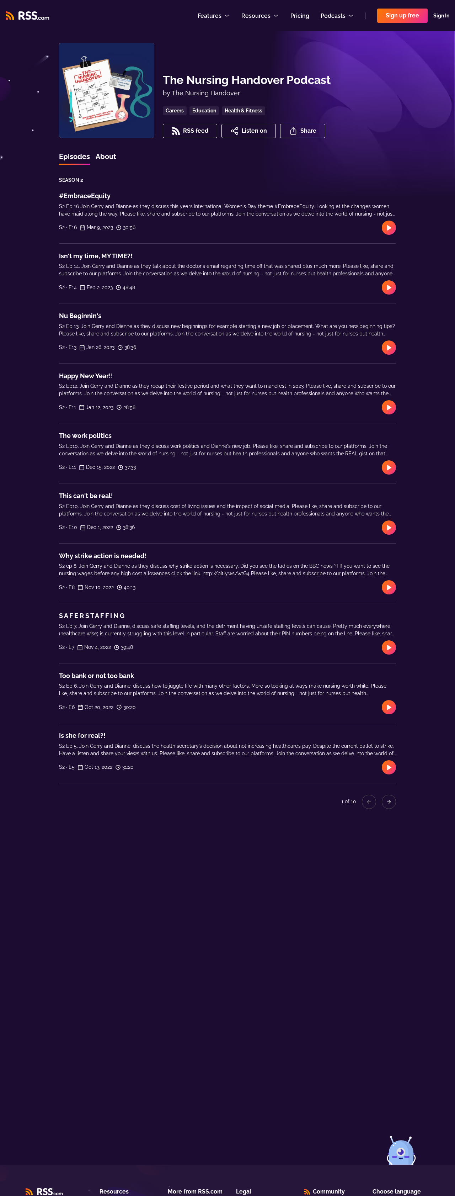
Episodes (74, 156)
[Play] (389, 228)
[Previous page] (369, 802)
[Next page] (389, 802)
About (106, 156)
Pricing (299, 15)
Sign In (441, 15)
